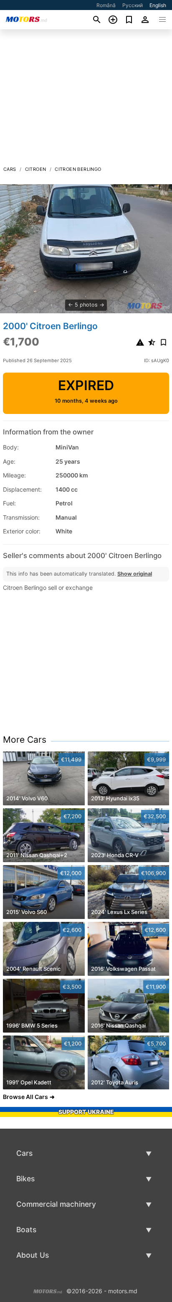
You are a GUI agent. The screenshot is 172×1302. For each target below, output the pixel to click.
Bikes (25, 1178)
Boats (26, 1229)
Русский (132, 5)
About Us (32, 1255)
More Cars (24, 739)
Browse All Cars (25, 1096)
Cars (9, 169)
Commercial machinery (56, 1204)
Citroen (35, 169)
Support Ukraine (86, 1111)
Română (106, 5)
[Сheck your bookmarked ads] (129, 19)
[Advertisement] (86, 99)
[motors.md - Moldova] (47, 1290)
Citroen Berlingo (78, 169)
